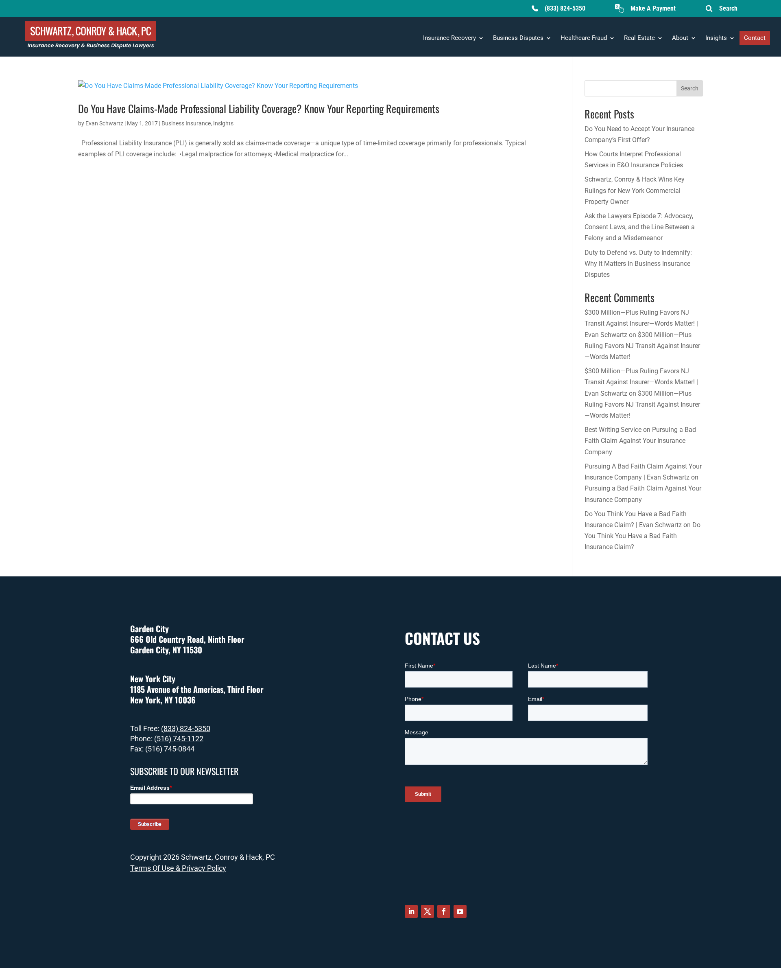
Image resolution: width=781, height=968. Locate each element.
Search (728, 8)
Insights (716, 38)
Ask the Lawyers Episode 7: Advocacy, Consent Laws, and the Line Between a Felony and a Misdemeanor (640, 227)
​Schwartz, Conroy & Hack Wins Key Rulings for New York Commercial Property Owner (635, 190)
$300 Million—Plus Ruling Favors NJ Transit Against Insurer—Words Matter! (642, 346)
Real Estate (639, 38)
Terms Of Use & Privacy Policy (178, 868)
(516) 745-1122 (178, 738)
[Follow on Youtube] (460, 911)
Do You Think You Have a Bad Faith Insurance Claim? (642, 536)
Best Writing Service (613, 430)
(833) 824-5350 (565, 8)
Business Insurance (186, 123)
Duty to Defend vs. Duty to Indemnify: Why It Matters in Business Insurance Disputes (638, 263)
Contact (755, 38)
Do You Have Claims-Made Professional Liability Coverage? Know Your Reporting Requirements (258, 108)
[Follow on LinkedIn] (411, 911)
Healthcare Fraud (584, 38)
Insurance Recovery (449, 38)
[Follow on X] (427, 911)
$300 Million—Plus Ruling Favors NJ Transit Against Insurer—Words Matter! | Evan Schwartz (641, 323)
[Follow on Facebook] (443, 911)
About (680, 38)
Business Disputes (518, 38)
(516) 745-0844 (169, 749)
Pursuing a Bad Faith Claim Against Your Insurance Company (640, 441)
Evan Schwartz (104, 123)
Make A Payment (653, 8)
